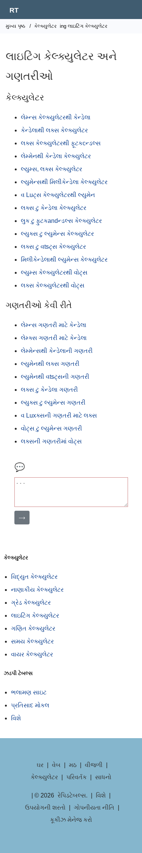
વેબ (56, 765)
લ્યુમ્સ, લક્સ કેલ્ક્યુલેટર (51, 169)
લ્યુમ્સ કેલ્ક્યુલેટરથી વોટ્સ (54, 272)
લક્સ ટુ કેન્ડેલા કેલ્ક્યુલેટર (53, 208)
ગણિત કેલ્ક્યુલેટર (33, 628)
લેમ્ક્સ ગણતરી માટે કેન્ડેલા (54, 338)
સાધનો (103, 777)
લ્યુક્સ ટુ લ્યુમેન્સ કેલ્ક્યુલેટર (57, 233)
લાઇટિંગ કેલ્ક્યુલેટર (35, 615)
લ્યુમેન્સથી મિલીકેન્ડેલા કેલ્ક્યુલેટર (64, 182)
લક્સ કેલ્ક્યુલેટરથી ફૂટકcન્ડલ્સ (61, 143)
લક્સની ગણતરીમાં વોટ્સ (51, 441)
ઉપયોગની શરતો (45, 807)
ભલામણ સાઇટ (29, 692)
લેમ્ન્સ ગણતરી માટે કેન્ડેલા (53, 325)
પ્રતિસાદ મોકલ (30, 705)
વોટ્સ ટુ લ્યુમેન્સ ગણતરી (51, 428)
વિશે (16, 718)
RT (14, 10)
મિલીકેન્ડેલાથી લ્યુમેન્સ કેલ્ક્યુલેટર (64, 259)
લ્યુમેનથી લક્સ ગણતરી (50, 364)
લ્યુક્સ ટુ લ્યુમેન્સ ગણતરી (53, 402)
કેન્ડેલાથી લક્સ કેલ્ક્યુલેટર (54, 130)
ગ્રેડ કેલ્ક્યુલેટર (31, 602)
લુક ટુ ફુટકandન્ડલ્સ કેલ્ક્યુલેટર (61, 221)
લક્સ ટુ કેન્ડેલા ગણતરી (49, 389)
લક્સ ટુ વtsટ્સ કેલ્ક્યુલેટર (53, 246)
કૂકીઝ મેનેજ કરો (71, 819)
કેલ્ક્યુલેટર (45, 26)
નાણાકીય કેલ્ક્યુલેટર (37, 589)
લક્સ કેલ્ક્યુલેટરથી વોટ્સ (52, 285)
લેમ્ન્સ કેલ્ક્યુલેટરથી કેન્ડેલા (56, 117)
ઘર (40, 765)
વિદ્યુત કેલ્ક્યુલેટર (34, 576)
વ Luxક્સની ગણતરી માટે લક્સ (59, 415)
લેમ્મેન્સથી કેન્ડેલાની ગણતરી (57, 351)
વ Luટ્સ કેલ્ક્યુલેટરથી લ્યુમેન (58, 195)
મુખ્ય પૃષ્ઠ (15, 26)
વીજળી (94, 765)
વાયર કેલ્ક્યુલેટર (32, 654)
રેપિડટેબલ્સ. (72, 795)
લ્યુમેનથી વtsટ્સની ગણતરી (55, 376)
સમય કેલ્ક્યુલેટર (32, 641)
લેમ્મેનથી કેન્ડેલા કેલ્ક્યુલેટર (56, 156)
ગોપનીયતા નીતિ (94, 807)
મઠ (72, 765)
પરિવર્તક (76, 777)
